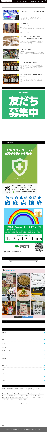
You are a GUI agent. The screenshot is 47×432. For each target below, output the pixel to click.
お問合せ (42, 1)
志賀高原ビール (40, 397)
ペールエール (38, 395)
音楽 (3, 373)
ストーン (4, 393)
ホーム (14, 1)
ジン (3, 354)
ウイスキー (4, 347)
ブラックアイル (41, 393)
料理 (3, 339)
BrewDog (22, 388)
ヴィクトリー (28, 397)
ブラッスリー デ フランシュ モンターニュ (9, 395)
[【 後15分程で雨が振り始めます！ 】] (38, 280)
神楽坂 (8, 399)
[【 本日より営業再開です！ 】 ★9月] (23, 294)
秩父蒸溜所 (20, 399)
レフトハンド (13, 397)
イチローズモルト (19, 390)
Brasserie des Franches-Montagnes (12, 388)
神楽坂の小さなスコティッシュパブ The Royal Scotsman (23, 429)
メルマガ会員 (25, 1)
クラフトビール (41, 390)
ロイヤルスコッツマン (20, 397)
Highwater (30, 388)
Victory (13, 390)
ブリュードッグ (20, 395)
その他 (3, 380)
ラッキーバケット (6, 397)
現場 (3, 369)
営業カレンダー (19, 1)
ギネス (36, 390)
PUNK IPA (39, 388)
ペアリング (4, 365)
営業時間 (4, 332)
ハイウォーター (10, 393)
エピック (31, 390)
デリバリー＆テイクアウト (32, 1)
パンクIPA (30, 393)
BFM (4, 388)
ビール (3, 343)
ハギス (16, 393)
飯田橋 (25, 399)
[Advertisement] (23, 131)
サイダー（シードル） (7, 350)
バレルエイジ (21, 393)
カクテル (4, 358)
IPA (35, 388)
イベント (4, 376)
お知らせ (4, 335)
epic (26, 388)
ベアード (27, 395)
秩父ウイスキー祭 (13, 399)
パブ (26, 393)
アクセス (38, 1)
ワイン (3, 361)
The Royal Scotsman (6, 390)
